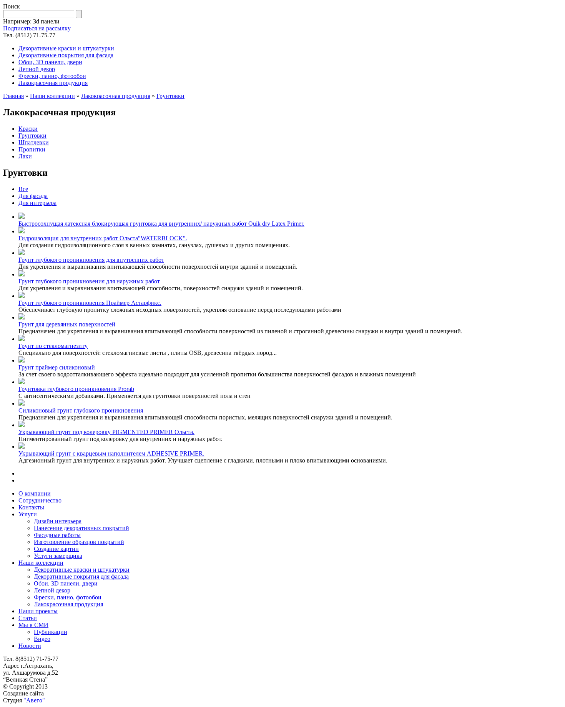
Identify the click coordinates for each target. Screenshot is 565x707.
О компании (34, 493)
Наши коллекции (52, 96)
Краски (28, 128)
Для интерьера (37, 203)
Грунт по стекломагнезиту (53, 346)
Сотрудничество (39, 500)
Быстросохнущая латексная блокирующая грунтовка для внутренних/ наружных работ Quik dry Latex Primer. (161, 223)
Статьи (27, 618)
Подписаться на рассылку (37, 28)
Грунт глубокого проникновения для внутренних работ (91, 259)
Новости (29, 645)
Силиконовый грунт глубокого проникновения (80, 410)
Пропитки (31, 149)
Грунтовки (170, 96)
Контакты (31, 507)
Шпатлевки (33, 142)
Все (23, 189)
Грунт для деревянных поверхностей (66, 324)
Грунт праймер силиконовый (56, 367)
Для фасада (33, 196)
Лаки (25, 156)
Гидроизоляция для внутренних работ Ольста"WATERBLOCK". (102, 238)
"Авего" (34, 700)
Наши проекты (38, 611)
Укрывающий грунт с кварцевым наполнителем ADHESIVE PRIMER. (111, 453)
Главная (13, 96)
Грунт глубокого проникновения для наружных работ (89, 281)
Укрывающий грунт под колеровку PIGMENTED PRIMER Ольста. (106, 432)
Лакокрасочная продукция (115, 96)
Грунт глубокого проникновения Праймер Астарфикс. (89, 302)
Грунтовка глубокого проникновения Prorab (76, 389)
